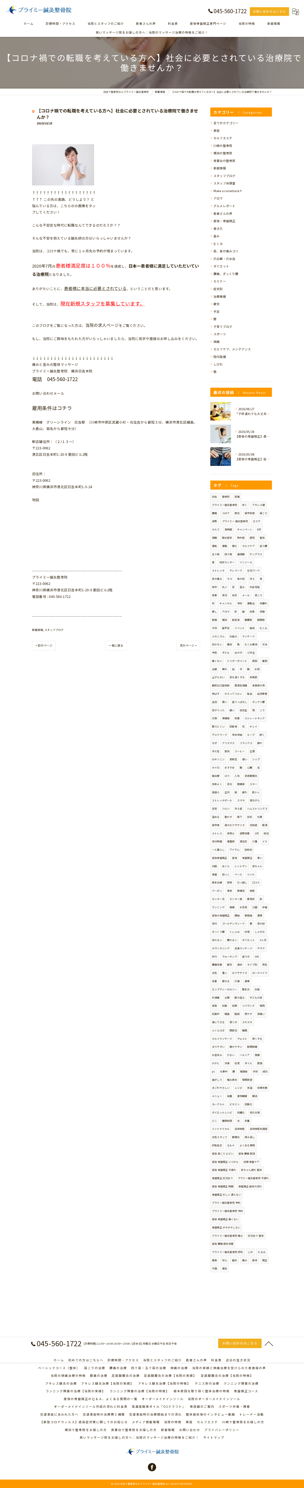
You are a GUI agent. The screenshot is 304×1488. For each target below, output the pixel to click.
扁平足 (226, 628)
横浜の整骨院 (222, 153)
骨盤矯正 (247, 858)
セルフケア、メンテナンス (232, 349)
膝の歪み (240, 997)
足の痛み (217, 578)
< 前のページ (43, 645)
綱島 (227, 1014)
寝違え (216, 792)
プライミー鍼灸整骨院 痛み (227, 1235)
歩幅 (264, 907)
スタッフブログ (53, 630)
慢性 (224, 1268)
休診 (234, 595)
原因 (254, 661)
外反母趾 (255, 587)
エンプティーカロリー (224, 989)
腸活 (254, 1096)
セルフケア (248, 546)
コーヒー (240, 751)
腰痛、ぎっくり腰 (225, 274)
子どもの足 (256, 997)
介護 (254, 841)
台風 (257, 989)
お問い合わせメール (48, 393)
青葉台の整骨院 (224, 160)
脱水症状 (227, 537)
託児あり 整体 (256, 1235)
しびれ (218, 364)
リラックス (246, 743)
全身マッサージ (243, 948)
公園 (254, 907)
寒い (259, 858)
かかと (216, 1063)
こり (262, 710)
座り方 (246, 956)
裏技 (229, 644)
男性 (264, 964)
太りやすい (218, 1046)
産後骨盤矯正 (219, 858)
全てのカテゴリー (226, 123)
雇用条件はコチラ (52, 407)
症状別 (218, 289)
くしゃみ (235, 931)
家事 (214, 595)
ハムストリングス (257, 808)
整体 (262, 537)
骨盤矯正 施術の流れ (250, 1186)
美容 (216, 130)
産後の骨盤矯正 (221, 915)
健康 (232, 907)
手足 (216, 311)
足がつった (218, 710)
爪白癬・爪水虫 (224, 258)
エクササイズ (239, 972)
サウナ (261, 948)
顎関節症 (247, 1079)
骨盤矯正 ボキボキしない (226, 1227)
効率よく (217, 784)
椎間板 (244, 1071)
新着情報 (37, 630)
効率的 (248, 849)
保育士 (231, 833)
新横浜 (241, 890)
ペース (238, 874)
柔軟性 (233, 759)
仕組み (233, 636)
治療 (214, 669)
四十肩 (228, 554)
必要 (227, 997)
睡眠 (244, 1030)
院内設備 (219, 356)
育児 (224, 595)
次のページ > (188, 645)
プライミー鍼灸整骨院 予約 (227, 1211)
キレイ (253, 726)
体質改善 (262, 1087)
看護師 (231, 841)
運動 (224, 546)
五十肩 (216, 554)
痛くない (217, 661)
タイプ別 (252, 964)
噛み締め (232, 1079)
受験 (262, 611)
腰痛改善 (217, 964)
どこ (214, 1120)
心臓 (249, 767)
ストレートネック (255, 718)
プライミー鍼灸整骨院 (224, 505)
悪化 (234, 546)
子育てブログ (222, 326)
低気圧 (243, 710)
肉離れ (263, 603)
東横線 (226, 718)
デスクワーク (219, 734)
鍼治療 (216, 775)
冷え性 (216, 751)
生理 (252, 751)
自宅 (249, 816)
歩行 (214, 956)
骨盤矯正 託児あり (222, 1178)
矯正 (264, 1260)
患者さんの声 (222, 213)
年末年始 (237, 734)
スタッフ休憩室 (224, 183)
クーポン (217, 890)
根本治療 (217, 882)
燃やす (248, 1014)
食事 (247, 981)
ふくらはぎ (218, 1030)
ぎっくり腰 (218, 931)
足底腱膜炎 (251, 775)
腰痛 (214, 513)
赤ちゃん (257, 866)
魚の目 (241, 578)
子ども (226, 652)
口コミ (256, 882)
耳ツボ (233, 1022)
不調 (214, 1268)
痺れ (224, 669)
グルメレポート (224, 206)
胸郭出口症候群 (221, 685)
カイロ (216, 767)
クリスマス (228, 743)
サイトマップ (213, 1437)
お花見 (243, 907)
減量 (229, 1096)
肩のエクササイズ (235, 825)
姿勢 (214, 521)
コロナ (226, 513)
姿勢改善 (245, 833)
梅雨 (262, 1005)
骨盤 (214, 874)
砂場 (247, 931)
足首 (214, 808)
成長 (214, 1005)
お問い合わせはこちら (269, 11)
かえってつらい (233, 693)
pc (213, 1071)
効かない (217, 644)
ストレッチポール (222, 800)
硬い (244, 759)
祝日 (266, 833)
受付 (214, 923)
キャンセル (225, 603)
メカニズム (218, 636)
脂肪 (237, 1014)
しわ (250, 1252)
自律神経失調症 (258, 1128)
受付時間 (217, 841)
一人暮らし (218, 849)
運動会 (251, 603)
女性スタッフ (219, 1137)
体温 (249, 1087)
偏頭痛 (241, 554)
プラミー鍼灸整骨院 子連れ (253, 1178)
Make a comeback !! (227, 191)
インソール (246, 562)
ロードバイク (259, 972)
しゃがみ (260, 931)
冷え (252, 578)
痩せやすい (236, 1046)
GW (257, 956)
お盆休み (217, 1055)
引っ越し (242, 882)
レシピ (238, 1087)
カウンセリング (221, 948)
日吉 (214, 496)
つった (251, 874)
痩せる (226, 981)
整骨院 (226, 496)
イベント (240, 628)
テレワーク (236, 570)
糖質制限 (227, 1120)
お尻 (257, 669)
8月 (259, 529)
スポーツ (219, 334)
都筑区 (251, 899)
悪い (224, 702)
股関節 (261, 619)
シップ (256, 759)
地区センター (227, 562)
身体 (254, 1260)
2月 (257, 833)
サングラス (256, 554)
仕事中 (224, 1071)
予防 (214, 652)
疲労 (216, 304)
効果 (252, 611)
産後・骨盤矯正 (224, 221)
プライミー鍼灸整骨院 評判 (227, 1252)
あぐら (226, 866)
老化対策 (255, 1112)
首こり (258, 595)
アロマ (218, 198)
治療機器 (219, 296)
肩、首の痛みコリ (226, 251)
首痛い (261, 1014)
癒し (214, 611)
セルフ (216, 529)
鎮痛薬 (241, 784)
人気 (237, 775)
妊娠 (224, 1005)
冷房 (227, 1063)
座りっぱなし (239, 702)
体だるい (217, 940)
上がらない (218, 677)
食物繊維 (242, 1096)
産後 (234, 858)
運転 (214, 546)
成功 (265, 1071)
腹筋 (264, 661)
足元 (229, 784)
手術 (255, 1071)
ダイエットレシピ (222, 1112)
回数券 (233, 726)
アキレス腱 (258, 505)
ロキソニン (218, 759)
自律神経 (240, 1128)
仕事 (259, 816)
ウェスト (242, 1038)
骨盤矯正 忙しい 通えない (226, 1194)
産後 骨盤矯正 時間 (222, 1186)
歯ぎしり (217, 1079)
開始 (237, 915)
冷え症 (238, 808)
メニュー (217, 1096)
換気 (237, 513)
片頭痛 (216, 997)
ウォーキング (229, 956)
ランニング (218, 907)
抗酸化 (248, 1104)
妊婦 (234, 1005)
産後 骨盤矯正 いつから (225, 1161)
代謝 (237, 981)
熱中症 (241, 537)
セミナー (219, 281)
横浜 (224, 619)
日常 (237, 1063)
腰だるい (232, 940)
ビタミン (235, 1104)
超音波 (236, 619)
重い (224, 972)
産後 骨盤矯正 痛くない (225, 1219)
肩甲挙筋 (250, 513)
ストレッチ (218, 570)
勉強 (214, 619)
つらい (226, 808)
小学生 (251, 652)
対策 (214, 718)
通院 (252, 537)
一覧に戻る (116, 645)
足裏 (214, 981)
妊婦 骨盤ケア (251, 1161)
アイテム (234, 849)
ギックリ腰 (258, 702)
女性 (214, 972)
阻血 (249, 693)
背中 (214, 587)
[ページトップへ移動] (269, 1343)
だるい (231, 1055)
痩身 (214, 1260)
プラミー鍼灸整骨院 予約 (226, 1202)
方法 (264, 644)
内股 (214, 866)
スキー (253, 784)
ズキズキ (247, 1022)
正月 (227, 792)
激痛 (257, 1055)
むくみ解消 (251, 644)
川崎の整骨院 (222, 145)
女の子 (238, 652)
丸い (224, 587)
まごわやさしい (221, 1087)
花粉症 (253, 825)
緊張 (264, 825)
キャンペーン (244, 529)
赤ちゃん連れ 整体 (251, 1170)
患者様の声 (258, 685)
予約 (239, 603)
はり (227, 775)
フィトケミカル (221, 1128)
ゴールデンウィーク (233, 923)
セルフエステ (222, 138)
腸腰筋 (248, 619)
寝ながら (255, 800)
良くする (257, 1038)
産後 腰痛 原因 (246, 1153)
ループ (251, 734)
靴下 (239, 816)
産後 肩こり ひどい (222, 1153)
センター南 (236, 899)
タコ (229, 578)
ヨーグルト (218, 1104)
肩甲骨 (216, 825)
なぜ (214, 743)
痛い (232, 710)
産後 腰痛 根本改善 (222, 1243)
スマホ (241, 800)
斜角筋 (253, 677)
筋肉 (227, 751)
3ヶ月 (263, 940)
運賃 (259, 915)
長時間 (228, 529)
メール (246, 595)
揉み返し (250, 1137)
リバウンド (248, 1005)
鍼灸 (234, 1260)
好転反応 (217, 1145)
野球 (229, 882)
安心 (224, 1260)
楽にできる (218, 1022)
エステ (257, 521)
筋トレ (256, 792)
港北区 (243, 841)
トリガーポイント (237, 661)
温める (216, 816)
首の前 (261, 923)
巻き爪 (218, 228)
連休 (239, 964)
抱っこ (226, 874)
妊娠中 (216, 1014)
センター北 (218, 899)
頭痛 (216, 341)
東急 (229, 890)
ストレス (217, 833)
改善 (237, 718)
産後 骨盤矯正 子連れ (224, 1170)
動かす (228, 816)
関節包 (233, 1030)
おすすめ (230, 767)
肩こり (263, 513)
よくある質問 (247, 1145)
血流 (214, 702)
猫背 (252, 628)
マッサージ (248, 636)
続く (262, 734)
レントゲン (241, 866)
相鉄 (252, 890)
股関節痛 (252, 1046)
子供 (214, 628)
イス (264, 841)
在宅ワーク (253, 570)
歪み (216, 236)
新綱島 (248, 915)
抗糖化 (241, 1112)
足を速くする (237, 677)
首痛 (237, 496)
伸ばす (216, 693)
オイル (248, 1063)
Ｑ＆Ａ (231, 1145)
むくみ (218, 243)
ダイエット (221, 266)
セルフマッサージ (222, 1038)
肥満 (259, 1063)
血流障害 (262, 693)
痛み (244, 1260)
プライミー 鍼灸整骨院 (235, 521)
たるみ (262, 1252)
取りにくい (218, 726)
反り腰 (263, 546)
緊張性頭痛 (241, 685)
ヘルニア (245, 1055)
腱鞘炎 (236, 1137)
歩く (244, 505)
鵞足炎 (246, 989)
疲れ (244, 792)
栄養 (247, 1120)
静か (259, 743)
